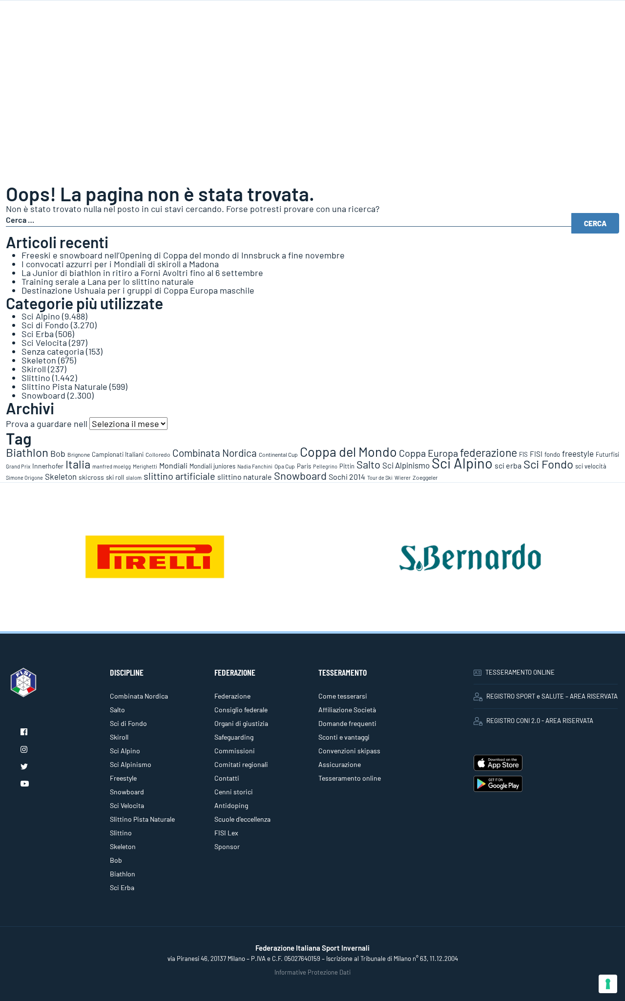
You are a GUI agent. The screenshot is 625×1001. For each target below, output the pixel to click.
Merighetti (145, 466)
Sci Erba (37, 333)
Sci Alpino (40, 316)
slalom (134, 477)
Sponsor (227, 846)
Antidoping (231, 805)
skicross (91, 477)
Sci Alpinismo (406, 465)
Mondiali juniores (212, 466)
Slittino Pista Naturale (64, 386)
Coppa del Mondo (348, 451)
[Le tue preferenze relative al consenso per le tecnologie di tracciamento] (608, 984)
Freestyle (123, 778)
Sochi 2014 (347, 476)
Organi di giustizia (241, 723)
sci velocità (590, 466)
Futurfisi (607, 454)
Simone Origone (24, 477)
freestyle (578, 453)
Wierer (403, 477)
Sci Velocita (44, 342)
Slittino (35, 377)
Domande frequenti (347, 723)
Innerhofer (47, 466)
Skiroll (33, 368)
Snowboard (43, 395)
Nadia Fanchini (254, 466)
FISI (536, 453)
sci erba (508, 465)
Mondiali (173, 465)
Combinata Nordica (214, 453)
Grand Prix (18, 466)
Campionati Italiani (118, 454)
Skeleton (38, 360)
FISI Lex (226, 833)
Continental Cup (278, 454)
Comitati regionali (241, 764)
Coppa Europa (428, 453)
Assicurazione (339, 764)
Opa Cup (284, 466)
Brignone (78, 454)
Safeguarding (233, 737)
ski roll (115, 477)
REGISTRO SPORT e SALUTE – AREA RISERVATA (552, 696)
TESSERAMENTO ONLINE (520, 672)
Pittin (346, 466)
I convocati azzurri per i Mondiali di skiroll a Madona (120, 263)
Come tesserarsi (342, 696)
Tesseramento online (349, 778)
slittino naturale (244, 476)
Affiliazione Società (347, 709)
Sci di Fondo (45, 324)
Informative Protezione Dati (312, 972)
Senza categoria (52, 351)
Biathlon (27, 452)
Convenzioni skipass (349, 750)
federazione (488, 452)
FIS (523, 454)
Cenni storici (233, 792)
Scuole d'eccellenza (242, 819)
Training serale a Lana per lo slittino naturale (107, 281)
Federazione (232, 696)
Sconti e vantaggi (344, 737)
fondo (552, 454)
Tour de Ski (380, 477)
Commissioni (234, 750)
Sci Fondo (548, 464)
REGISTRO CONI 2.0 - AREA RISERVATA (539, 720)
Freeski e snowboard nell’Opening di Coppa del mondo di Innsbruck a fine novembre (183, 255)
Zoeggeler (425, 477)
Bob (57, 453)
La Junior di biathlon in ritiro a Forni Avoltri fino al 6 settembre (142, 272)
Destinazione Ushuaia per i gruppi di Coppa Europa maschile (137, 290)
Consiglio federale (241, 709)
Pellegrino (325, 466)
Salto (368, 464)
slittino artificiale (179, 476)
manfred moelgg (111, 466)
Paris (304, 466)
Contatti (226, 778)
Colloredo (158, 454)
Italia (77, 464)
